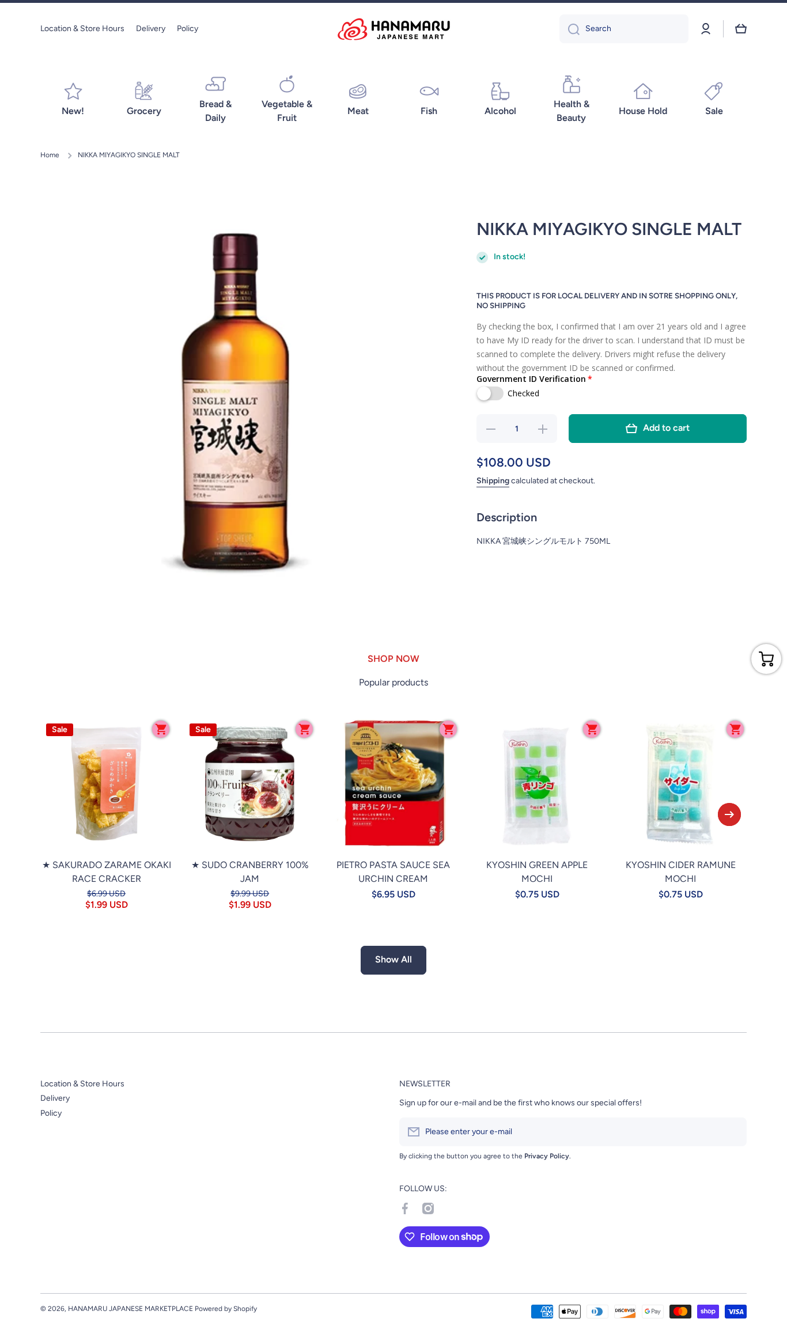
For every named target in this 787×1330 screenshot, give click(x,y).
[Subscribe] (732, 1131)
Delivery (55, 1098)
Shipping (492, 481)
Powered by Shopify (226, 1309)
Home (49, 155)
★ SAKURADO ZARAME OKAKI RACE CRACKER (106, 871)
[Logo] (393, 29)
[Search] (569, 28)
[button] (741, 29)
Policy (51, 1113)
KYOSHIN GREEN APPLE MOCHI (537, 871)
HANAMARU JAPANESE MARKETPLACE (130, 1309)
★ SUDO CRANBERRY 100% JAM (250, 871)
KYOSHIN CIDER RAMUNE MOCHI (681, 871)
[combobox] (623, 28)
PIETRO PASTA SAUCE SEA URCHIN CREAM (393, 871)
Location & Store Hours (82, 1084)
